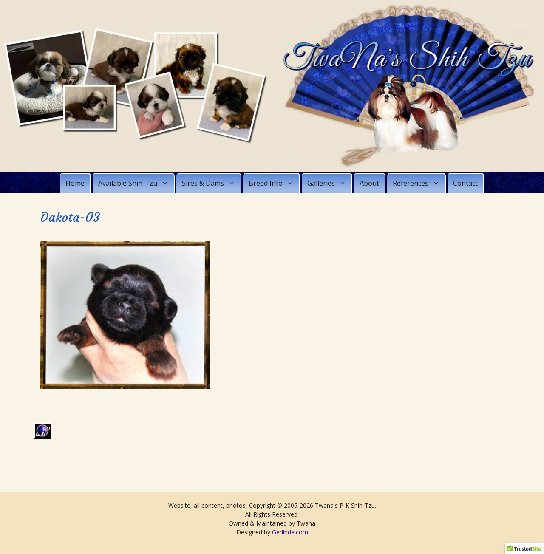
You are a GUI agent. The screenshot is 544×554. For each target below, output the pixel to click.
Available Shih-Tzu (127, 183)
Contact (465, 183)
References (410, 183)
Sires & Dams (203, 183)
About (369, 183)
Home (75, 183)
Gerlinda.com (290, 532)
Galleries (321, 183)
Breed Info (266, 183)
